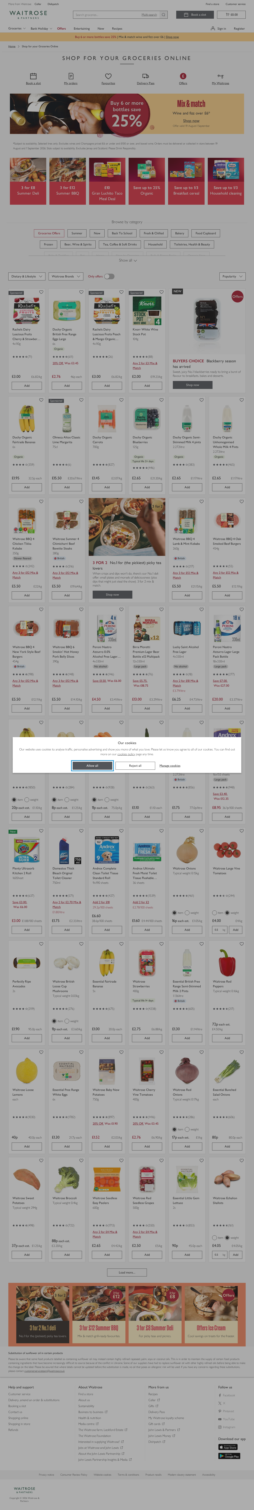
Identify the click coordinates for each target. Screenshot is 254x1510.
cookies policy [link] (126, 754)
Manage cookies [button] (170, 766)
